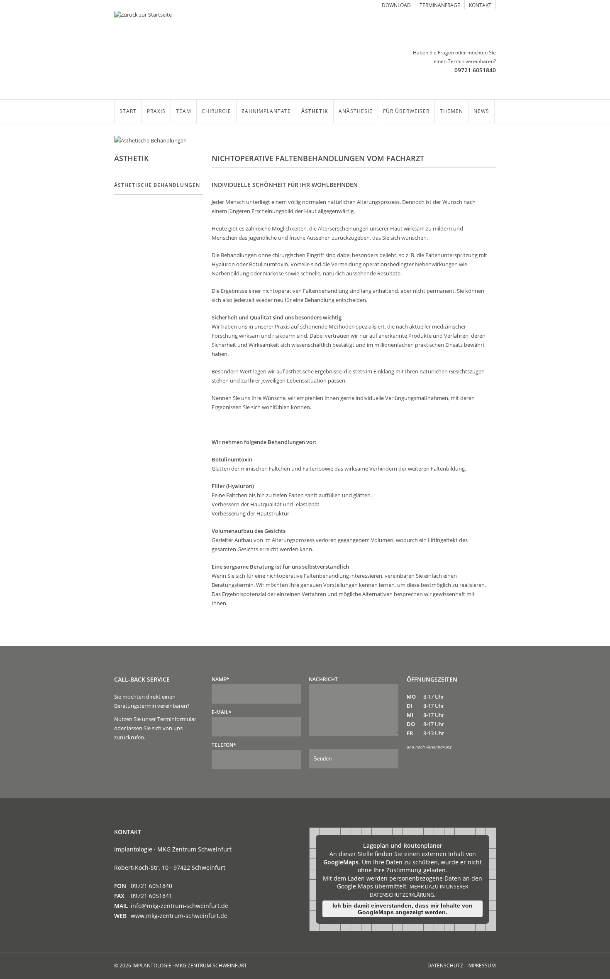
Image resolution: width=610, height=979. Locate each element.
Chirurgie (216, 111)
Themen (451, 111)
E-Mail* (222, 712)
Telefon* (224, 744)
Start (128, 111)
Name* (220, 679)
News (481, 111)
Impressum (481, 965)
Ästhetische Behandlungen (157, 185)
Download (396, 5)
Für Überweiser (406, 111)
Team (183, 111)
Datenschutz (445, 965)
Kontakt (480, 5)
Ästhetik (314, 111)
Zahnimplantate (266, 111)
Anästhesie (356, 111)
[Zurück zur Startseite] (207, 18)
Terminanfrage (440, 5)
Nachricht (323, 679)
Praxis (156, 111)
